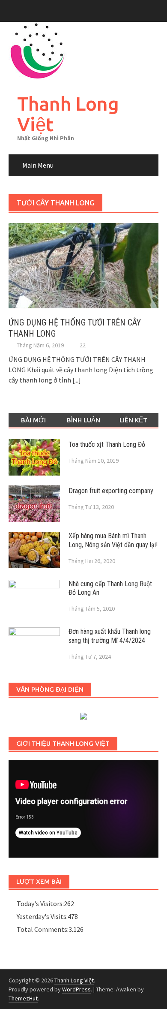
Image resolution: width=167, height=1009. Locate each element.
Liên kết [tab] (133, 420)
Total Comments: (43, 929)
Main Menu (38, 165)
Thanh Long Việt (68, 114)
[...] (76, 380)
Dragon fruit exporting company (111, 491)
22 (83, 345)
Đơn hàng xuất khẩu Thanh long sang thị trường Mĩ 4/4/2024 (110, 636)
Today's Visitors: (40, 903)
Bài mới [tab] (33, 420)
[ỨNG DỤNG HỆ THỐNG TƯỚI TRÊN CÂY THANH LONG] (83, 264)
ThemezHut (23, 998)
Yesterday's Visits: (42, 916)
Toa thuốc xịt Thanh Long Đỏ (107, 444)
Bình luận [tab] (83, 420)
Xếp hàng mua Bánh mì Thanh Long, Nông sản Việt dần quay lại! (113, 540)
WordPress (76, 989)
